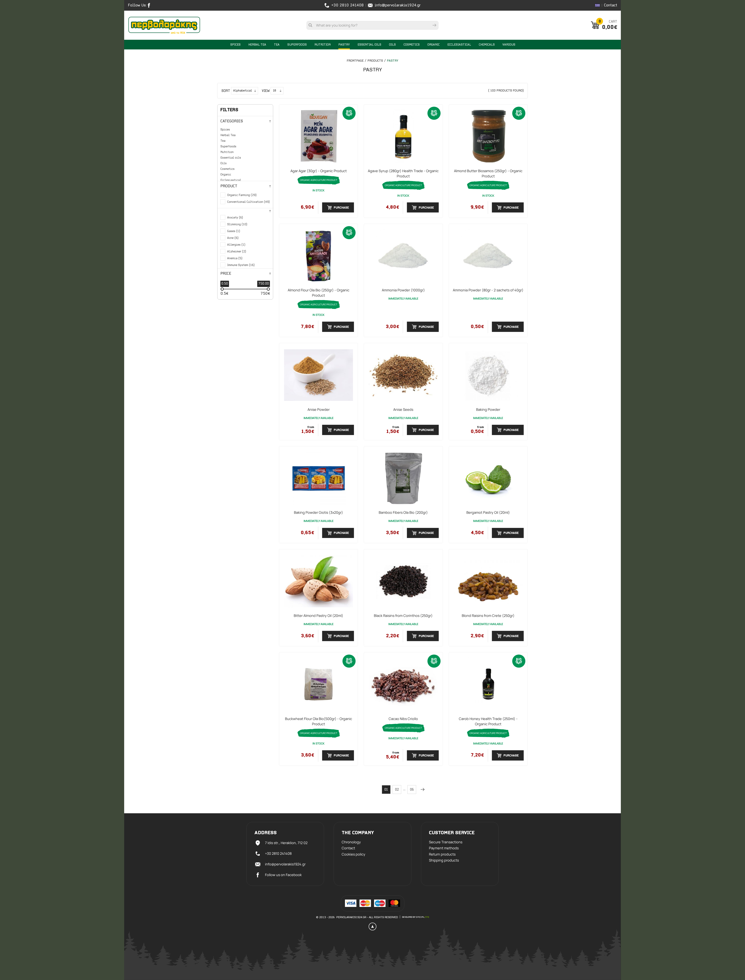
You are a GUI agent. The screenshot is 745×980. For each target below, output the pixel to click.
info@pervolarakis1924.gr (398, 5)
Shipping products (444, 860)
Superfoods (228, 146)
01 (386, 790)
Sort (225, 91)
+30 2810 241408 (347, 5)
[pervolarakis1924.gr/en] (164, 25)
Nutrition (227, 152)
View (266, 91)
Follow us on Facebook (283, 874)
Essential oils (230, 157)
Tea (222, 140)
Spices (225, 129)
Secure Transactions (445, 842)
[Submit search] (434, 25)
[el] (597, 5)
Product (228, 186)
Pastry (392, 60)
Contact (610, 5)
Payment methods (444, 848)
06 (412, 790)
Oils (223, 163)
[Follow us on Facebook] (149, 5)
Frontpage (355, 60)
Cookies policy (353, 854)
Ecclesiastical (230, 180)
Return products (442, 854)
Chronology (351, 842)
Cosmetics (227, 169)
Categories (231, 121)
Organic (225, 174)
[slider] (222, 289)
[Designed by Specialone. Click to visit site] (415, 917)
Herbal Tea (228, 135)
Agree (90, 966)
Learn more (90, 955)
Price (225, 274)
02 (397, 790)
